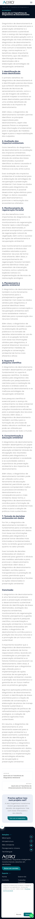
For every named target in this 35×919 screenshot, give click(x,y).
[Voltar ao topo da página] (2, 827)
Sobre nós (22, 877)
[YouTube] (31, 849)
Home (4, 877)
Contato (5, 880)
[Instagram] (31, 841)
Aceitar (27, 914)
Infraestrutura (8, 841)
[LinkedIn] (31, 836)
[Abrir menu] (31, 2)
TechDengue (7, 852)
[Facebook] (31, 845)
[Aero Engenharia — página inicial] (15, 2)
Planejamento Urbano (11, 848)
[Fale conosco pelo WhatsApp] (31, 915)
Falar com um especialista (17, 818)
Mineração (6, 838)
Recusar (18, 914)
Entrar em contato (11, 868)
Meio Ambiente (8, 845)
